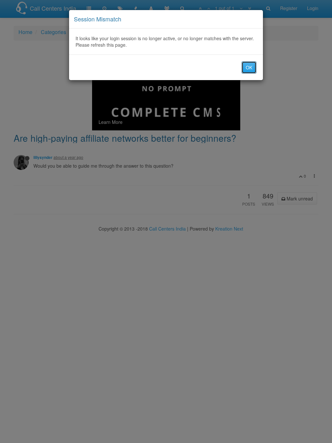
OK (249, 67)
